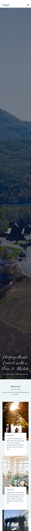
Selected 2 (10, 489)
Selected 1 (10, 435)
